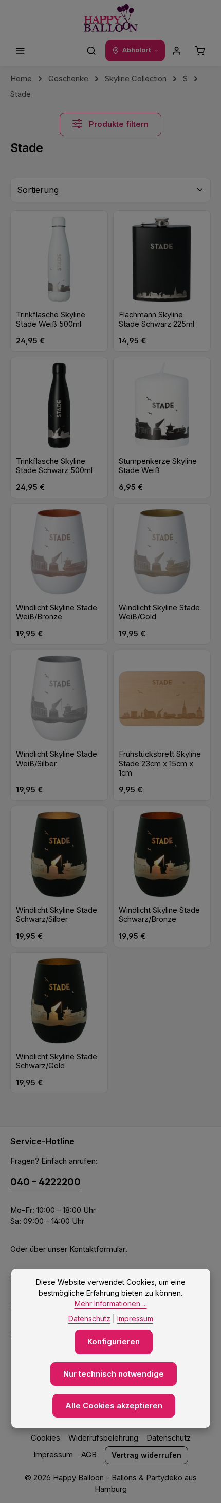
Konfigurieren (113, 1341)
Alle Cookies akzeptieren (113, 1405)
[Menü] (20, 50)
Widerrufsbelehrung (103, 1438)
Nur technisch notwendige (113, 1374)
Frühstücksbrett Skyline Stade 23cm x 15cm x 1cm (160, 763)
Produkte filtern (118, 124)
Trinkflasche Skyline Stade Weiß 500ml (50, 319)
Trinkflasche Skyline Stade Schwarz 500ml (54, 466)
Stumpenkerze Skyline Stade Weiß (158, 466)
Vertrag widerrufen (146, 1455)
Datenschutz (168, 1438)
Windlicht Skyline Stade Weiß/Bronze (56, 612)
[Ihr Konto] (177, 50)
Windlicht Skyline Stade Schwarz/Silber (56, 915)
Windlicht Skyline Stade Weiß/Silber (56, 758)
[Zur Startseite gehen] (111, 18)
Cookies (45, 1438)
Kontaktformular (97, 1249)
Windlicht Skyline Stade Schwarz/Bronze (159, 915)
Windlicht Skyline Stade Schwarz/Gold (56, 1061)
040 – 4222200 (45, 1181)
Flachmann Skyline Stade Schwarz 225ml (156, 319)
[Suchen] (91, 50)
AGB (89, 1454)
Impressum (53, 1454)
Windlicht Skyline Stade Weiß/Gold (159, 612)
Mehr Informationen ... (111, 1303)
